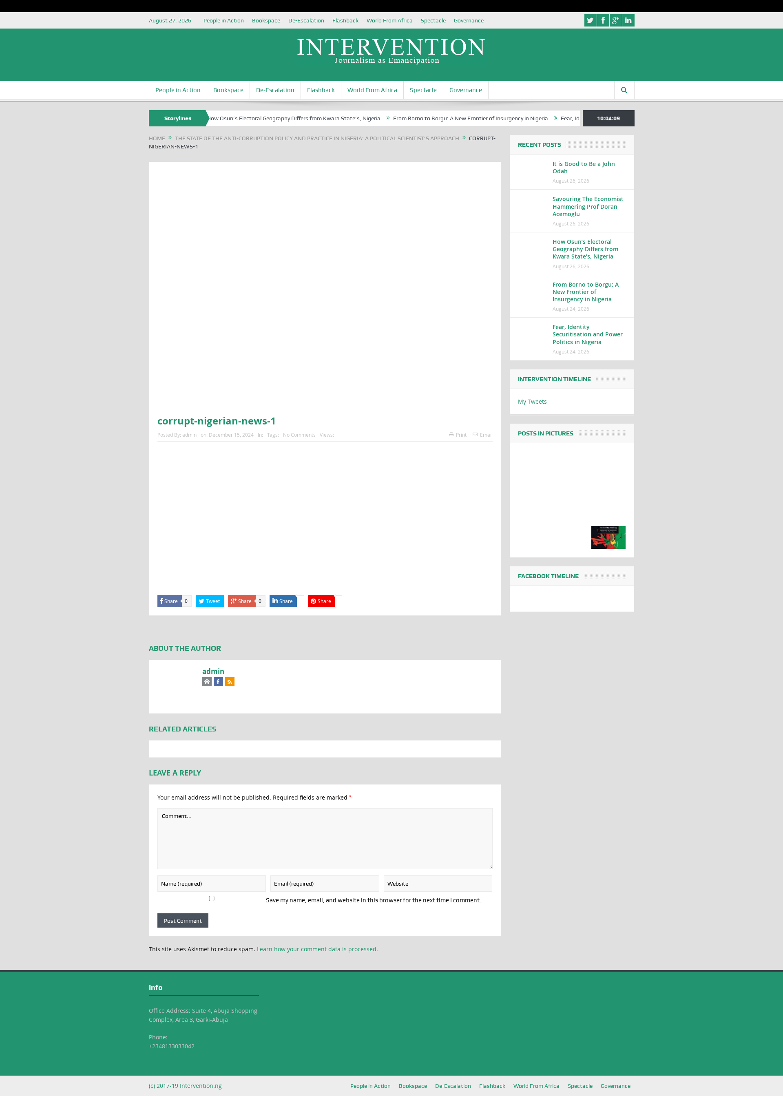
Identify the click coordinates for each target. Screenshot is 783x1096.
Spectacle (433, 20)
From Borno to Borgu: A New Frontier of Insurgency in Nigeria (447, 118)
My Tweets (532, 401)
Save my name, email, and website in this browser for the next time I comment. (373, 900)
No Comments (299, 434)
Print (461, 434)
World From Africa (390, 20)
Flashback (345, 20)
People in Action (223, 20)
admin (189, 434)
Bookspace (266, 20)
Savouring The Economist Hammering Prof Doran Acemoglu (588, 206)
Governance (469, 20)
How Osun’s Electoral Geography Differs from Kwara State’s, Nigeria (270, 118)
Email (486, 434)
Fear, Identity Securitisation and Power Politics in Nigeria (588, 334)
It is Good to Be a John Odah (584, 167)
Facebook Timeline (548, 576)
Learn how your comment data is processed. (317, 949)
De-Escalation (306, 20)
